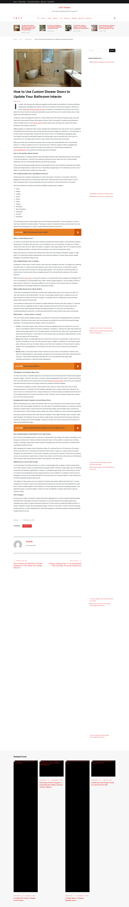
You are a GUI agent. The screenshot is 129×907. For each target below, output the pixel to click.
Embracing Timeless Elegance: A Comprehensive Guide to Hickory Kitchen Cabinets (51, 784)
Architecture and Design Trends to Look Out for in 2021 (102, 783)
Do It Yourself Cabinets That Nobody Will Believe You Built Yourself (54, 27)
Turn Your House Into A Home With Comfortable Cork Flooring (99, 736)
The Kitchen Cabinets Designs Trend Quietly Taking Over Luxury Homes (81, 27)
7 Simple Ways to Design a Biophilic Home (74, 899)
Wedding (74, 18)
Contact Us (88, 18)
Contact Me (50, 1)
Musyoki (16, 520)
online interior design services (35, 109)
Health (49, 18)
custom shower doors (56, 381)
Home (15, 1)
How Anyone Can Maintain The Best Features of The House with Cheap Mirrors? (28, 564)
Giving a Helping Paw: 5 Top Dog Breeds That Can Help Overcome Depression (65, 563)
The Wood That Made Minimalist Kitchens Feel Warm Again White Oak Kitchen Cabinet (29, 28)
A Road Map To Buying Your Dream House (101, 193)
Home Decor (17, 101)
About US (43, 1)
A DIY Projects (65, 7)
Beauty (55, 18)
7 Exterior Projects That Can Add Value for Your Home (101, 599)
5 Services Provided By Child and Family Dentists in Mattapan (100, 463)
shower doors (37, 123)
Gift (61, 18)
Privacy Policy (22, 1)
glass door (28, 278)
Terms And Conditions (33, 1)
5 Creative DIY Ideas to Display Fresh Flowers (24, 899)
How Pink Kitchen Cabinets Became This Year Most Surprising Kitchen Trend (107, 27)
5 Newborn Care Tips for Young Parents (101, 328)
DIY (38, 18)
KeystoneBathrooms (20, 150)
